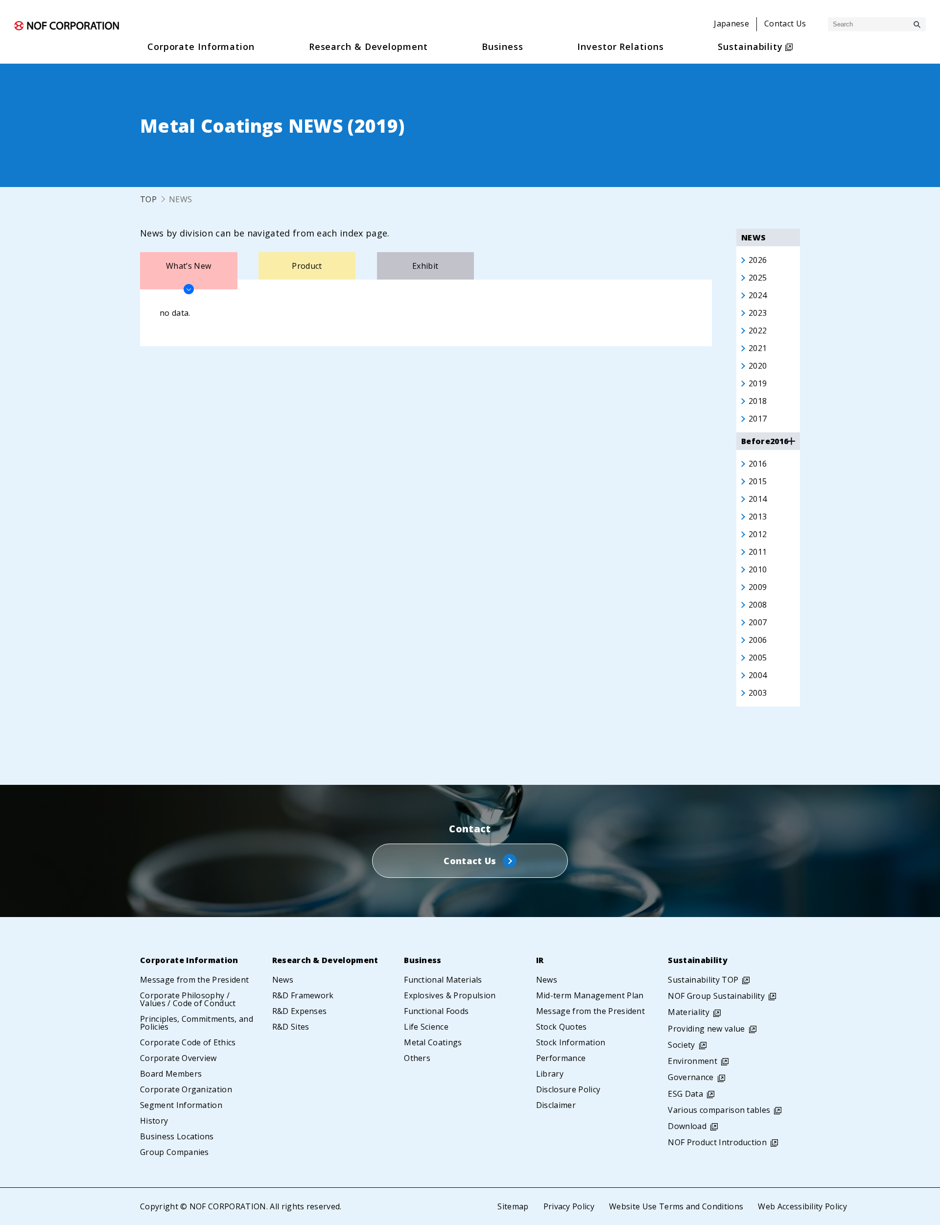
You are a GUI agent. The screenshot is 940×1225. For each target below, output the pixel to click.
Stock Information (570, 1042)
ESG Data (685, 1093)
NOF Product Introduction (717, 1142)
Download (687, 1126)
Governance (690, 1077)
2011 (758, 552)
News (282, 979)
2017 (758, 419)
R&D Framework (303, 995)
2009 (758, 587)
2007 (758, 622)
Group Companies (174, 1152)
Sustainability (697, 960)
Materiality (688, 1012)
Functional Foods (436, 1011)
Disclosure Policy (568, 1089)
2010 (758, 569)
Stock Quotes (561, 1026)
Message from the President (194, 979)
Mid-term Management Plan (590, 995)
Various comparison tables (719, 1110)
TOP (148, 199)
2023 (758, 313)
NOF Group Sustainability (716, 995)
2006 (758, 640)
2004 (758, 675)
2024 (758, 295)
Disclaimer (556, 1105)
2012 (758, 534)
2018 (758, 401)
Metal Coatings (433, 1042)
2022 (758, 330)
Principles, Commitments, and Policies (196, 1022)
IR (540, 960)
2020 (758, 366)
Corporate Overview (178, 1058)
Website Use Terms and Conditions (676, 1206)
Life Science (426, 1026)
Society (681, 1044)
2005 (758, 657)
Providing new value (706, 1028)
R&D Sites (290, 1026)
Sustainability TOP (703, 979)
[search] (917, 24)
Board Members (171, 1073)
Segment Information (181, 1105)
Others (417, 1058)
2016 (758, 464)
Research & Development (325, 960)
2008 (758, 605)
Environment (692, 1061)
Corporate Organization (186, 1089)
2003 (758, 693)
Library (550, 1073)
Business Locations (177, 1136)
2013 (758, 516)
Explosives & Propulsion (449, 995)
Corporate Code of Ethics (188, 1042)
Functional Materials (443, 979)
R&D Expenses (299, 1011)
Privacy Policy (568, 1206)
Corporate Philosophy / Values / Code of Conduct (188, 999)
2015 (758, 481)
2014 (758, 499)
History (154, 1120)
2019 (758, 383)
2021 (758, 348)
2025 (758, 278)
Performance (561, 1058)
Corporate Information (189, 960)
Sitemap (512, 1206)
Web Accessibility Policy (802, 1206)
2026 (758, 260)
